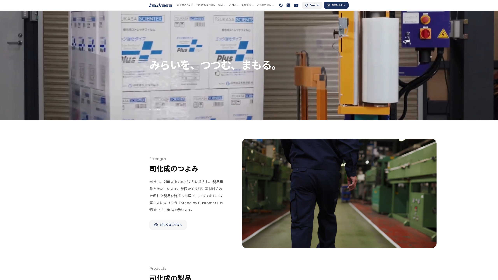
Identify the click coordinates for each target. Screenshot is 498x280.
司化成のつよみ (185, 5)
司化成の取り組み (205, 5)
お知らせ (233, 5)
